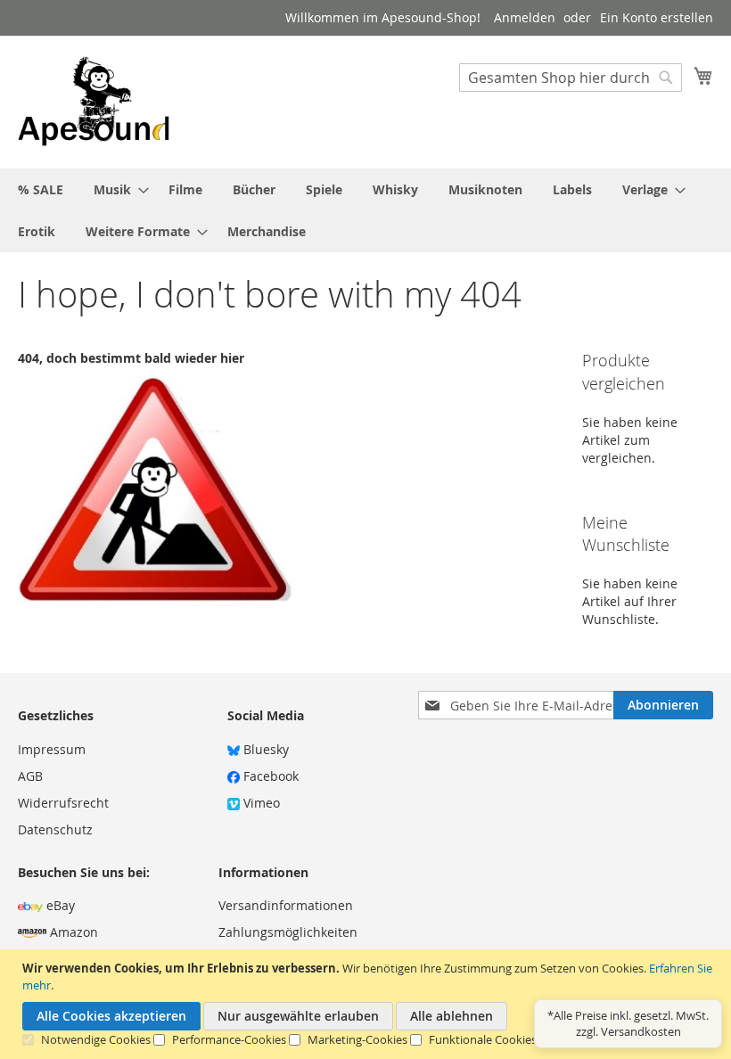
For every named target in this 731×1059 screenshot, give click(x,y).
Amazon (72, 932)
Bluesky (264, 749)
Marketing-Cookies (357, 1039)
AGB (30, 776)
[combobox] (570, 77)
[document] (367, 1004)
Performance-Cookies (229, 1039)
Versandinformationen (285, 905)
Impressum (52, 749)
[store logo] (93, 101)
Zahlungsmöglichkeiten (287, 932)
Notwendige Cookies (96, 1039)
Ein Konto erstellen (656, 17)
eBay (59, 905)
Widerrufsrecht (63, 802)
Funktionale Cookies (483, 1039)
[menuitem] (40, 189)
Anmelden (524, 17)
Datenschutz (55, 829)
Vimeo (260, 802)
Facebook (269, 776)
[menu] (365, 210)
